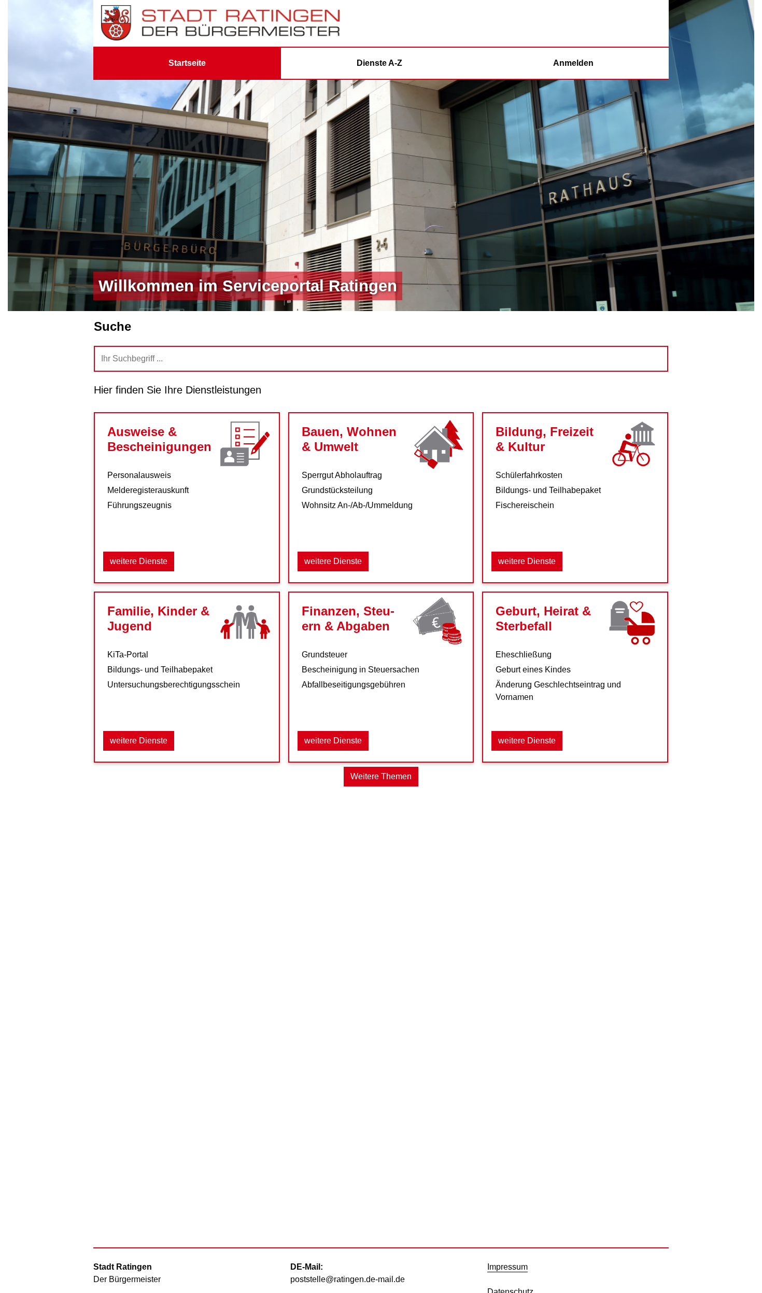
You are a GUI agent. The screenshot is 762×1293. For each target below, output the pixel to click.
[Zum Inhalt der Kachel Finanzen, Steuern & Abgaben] (438, 623)
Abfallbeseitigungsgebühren (353, 684)
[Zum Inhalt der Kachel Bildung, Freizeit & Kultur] (633, 443)
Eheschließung (524, 654)
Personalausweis (139, 475)
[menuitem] (187, 63)
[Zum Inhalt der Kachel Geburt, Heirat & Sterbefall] (633, 623)
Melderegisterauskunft (148, 490)
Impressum (507, 1266)
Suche (112, 326)
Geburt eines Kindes (533, 669)
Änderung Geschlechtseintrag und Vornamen (558, 690)
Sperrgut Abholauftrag (342, 475)
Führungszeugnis (139, 505)
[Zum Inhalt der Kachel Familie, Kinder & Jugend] (245, 623)
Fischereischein (525, 505)
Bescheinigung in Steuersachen (360, 669)
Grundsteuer (324, 654)
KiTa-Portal (127, 654)
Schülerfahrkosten (529, 475)
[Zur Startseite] (220, 23)
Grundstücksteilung (337, 490)
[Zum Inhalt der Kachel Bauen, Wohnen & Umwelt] (438, 443)
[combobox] (381, 359)
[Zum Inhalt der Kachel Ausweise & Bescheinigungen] (245, 443)
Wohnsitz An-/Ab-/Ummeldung (357, 505)
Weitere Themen (381, 776)
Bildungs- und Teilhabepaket (548, 490)
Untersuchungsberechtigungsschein (173, 684)
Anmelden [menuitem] (573, 63)
